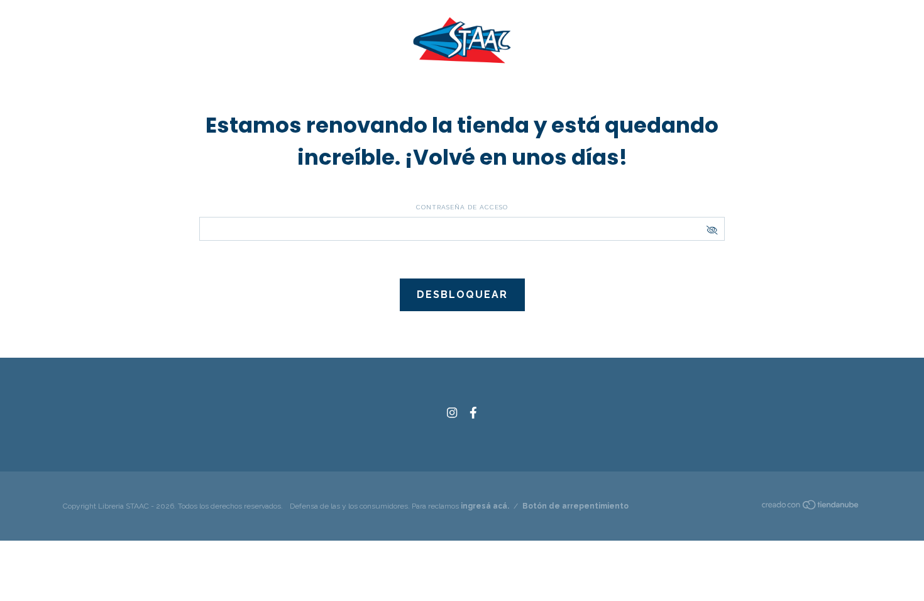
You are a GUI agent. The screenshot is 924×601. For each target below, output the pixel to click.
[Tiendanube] (811, 507)
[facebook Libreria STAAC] (473, 413)
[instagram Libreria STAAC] (452, 413)
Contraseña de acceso (462, 207)
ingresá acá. (485, 506)
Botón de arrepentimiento (575, 506)
